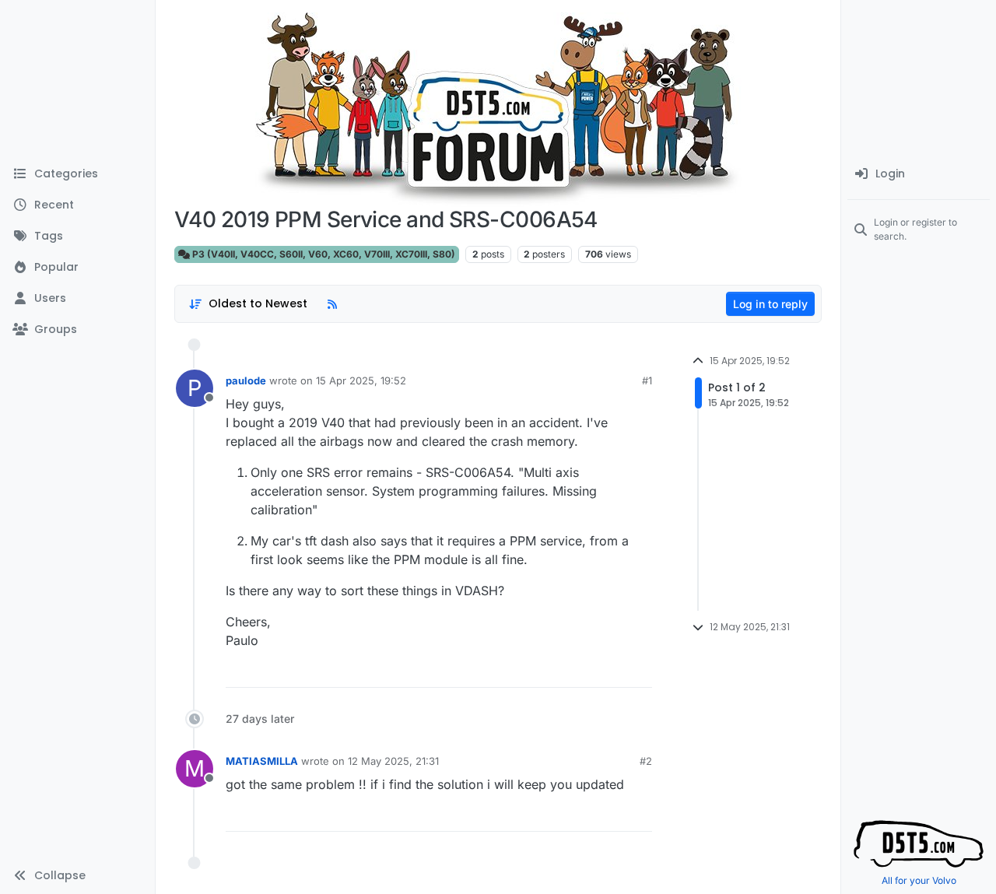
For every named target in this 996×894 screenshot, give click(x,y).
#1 (647, 380)
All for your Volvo (919, 880)
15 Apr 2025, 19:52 (361, 380)
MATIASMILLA (262, 761)
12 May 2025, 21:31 (393, 761)
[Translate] (583, 671)
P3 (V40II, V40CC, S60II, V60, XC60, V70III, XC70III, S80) (322, 254)
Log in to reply (770, 303)
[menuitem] (918, 174)
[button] (77, 875)
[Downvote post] (644, 671)
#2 (646, 761)
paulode (246, 380)
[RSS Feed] (332, 304)
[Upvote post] (602, 671)
